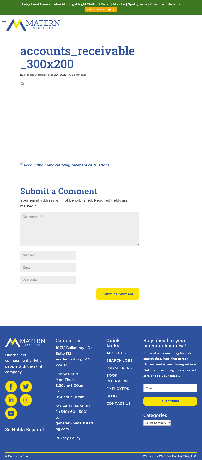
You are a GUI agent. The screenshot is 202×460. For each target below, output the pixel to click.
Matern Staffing (35, 74)
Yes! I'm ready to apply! (101, 9)
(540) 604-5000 (75, 406)
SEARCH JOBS (119, 360)
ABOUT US (116, 353)
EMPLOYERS (117, 389)
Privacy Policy (68, 438)
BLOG (111, 396)
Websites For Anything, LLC (177, 456)
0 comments (77, 74)
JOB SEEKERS (119, 368)
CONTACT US (118, 403)
